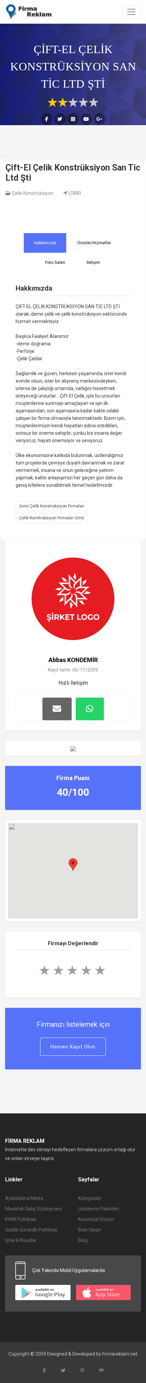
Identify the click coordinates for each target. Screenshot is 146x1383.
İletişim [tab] (93, 262)
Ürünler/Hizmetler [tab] (94, 243)
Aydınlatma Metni (24, 1198)
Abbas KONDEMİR (73, 659)
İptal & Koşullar (21, 1240)
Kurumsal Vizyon (96, 1219)
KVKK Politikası (20, 1219)
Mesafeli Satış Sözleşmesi (33, 1208)
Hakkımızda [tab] (45, 243)
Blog (83, 1240)
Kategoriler (90, 1198)
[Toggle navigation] (131, 12)
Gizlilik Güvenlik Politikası (31, 1229)
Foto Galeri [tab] (55, 262)
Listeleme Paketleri (98, 1208)
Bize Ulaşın (90, 1229)
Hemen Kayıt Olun (73, 1047)
